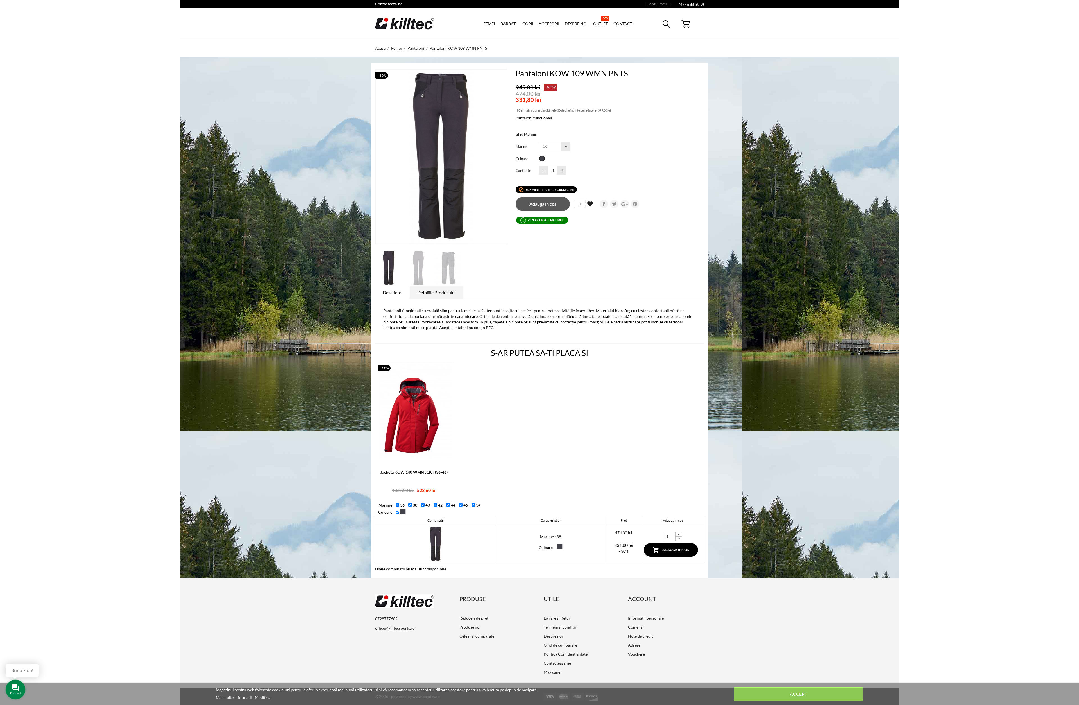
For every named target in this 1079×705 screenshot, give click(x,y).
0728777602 (386, 618)
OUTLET (600, 21)
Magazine (552, 672)
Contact (622, 23)
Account (642, 598)
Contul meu (659, 3)
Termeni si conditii (560, 627)
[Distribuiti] (604, 204)
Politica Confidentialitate (566, 654)
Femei (489, 23)
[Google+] (624, 204)
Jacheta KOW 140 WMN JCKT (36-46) (414, 472)
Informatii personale (646, 618)
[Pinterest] (635, 204)
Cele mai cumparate (476, 636)
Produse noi (469, 627)
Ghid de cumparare (560, 645)
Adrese (634, 645)
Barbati (508, 23)
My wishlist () (691, 4)
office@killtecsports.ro (395, 628)
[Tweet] (614, 204)
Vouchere (636, 654)
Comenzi (635, 627)
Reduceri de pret (473, 618)
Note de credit (640, 636)
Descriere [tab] (392, 292)
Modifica (262, 697)
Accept (798, 694)
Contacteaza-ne (388, 3)
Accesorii (549, 23)
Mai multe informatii (234, 697)
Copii (527, 23)
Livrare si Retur (557, 618)
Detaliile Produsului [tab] (436, 292)
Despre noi (576, 23)
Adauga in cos (542, 204)
